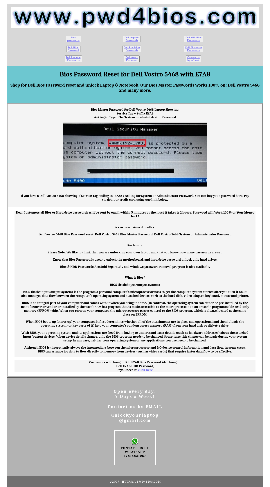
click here (145, 370)
